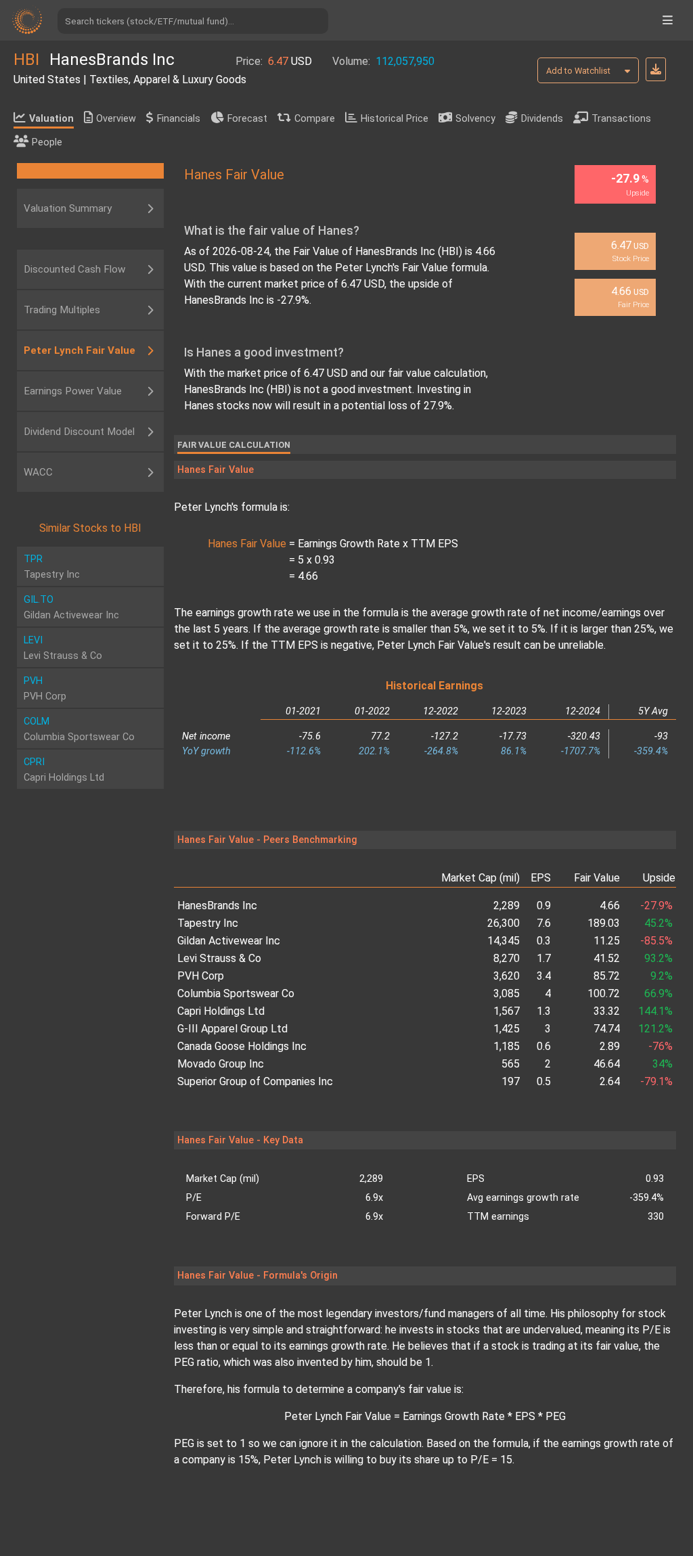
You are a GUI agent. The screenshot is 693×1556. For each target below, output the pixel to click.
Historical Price (394, 118)
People (47, 142)
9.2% (661, 975)
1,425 (506, 1028)
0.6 (544, 1046)
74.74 (606, 1028)
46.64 (606, 1063)
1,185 (506, 1046)
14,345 (503, 940)
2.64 (609, 1081)
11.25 (606, 940)
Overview (116, 118)
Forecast (247, 118)
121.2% (655, 1028)
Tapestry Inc (207, 923)
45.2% (658, 923)
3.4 (544, 975)
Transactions (621, 118)
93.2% (658, 958)
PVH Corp (200, 975)
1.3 (544, 1011)
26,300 (503, 923)
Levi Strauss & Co (219, 958)
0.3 (544, 940)
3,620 (506, 975)
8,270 (506, 958)
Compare (314, 118)
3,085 (506, 993)
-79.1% (656, 1081)
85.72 (606, 975)
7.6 (544, 923)
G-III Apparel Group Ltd (232, 1028)
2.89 (609, 1046)
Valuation (51, 118)
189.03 (603, 923)
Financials (178, 118)
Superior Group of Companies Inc (255, 1081)
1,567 (506, 1011)
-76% (660, 1046)
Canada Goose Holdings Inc (242, 1046)
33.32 (606, 1011)
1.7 (544, 958)
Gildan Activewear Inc (228, 940)
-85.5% (656, 940)
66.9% (658, 993)
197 (510, 1081)
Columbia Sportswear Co (235, 993)
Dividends (542, 118)
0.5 (544, 1081)
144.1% (655, 1011)
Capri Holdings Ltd (221, 1011)
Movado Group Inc (220, 1063)
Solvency (475, 118)
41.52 (606, 958)
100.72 (603, 993)
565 (510, 1063)
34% (662, 1063)
